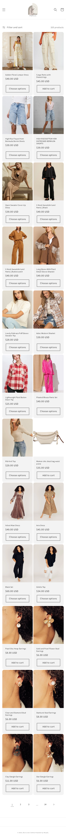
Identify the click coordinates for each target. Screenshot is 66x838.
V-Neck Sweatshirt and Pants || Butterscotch (15, 270)
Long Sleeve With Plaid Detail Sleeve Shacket (46, 270)
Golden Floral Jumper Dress (17, 75)
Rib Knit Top (10, 461)
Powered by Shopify (42, 832)
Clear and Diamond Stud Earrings (15, 714)
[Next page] (53, 804)
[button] (3, 9)
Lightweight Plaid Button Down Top (15, 398)
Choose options (17, 88)
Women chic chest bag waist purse (48, 462)
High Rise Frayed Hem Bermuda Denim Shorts (15, 140)
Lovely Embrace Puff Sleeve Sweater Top (17, 334)
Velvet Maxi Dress (12, 525)
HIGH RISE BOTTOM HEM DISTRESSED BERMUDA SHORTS (46, 141)
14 (45, 804)
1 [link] (12, 804)
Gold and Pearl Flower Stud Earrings (47, 649)
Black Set (9, 587)
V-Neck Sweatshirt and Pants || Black (46, 206)
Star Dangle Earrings (45, 776)
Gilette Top (41, 587)
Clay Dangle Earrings (14, 776)
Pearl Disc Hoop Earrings (15, 648)
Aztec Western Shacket (45, 333)
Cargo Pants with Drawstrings (43, 76)
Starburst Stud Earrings (46, 713)
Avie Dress (40, 525)
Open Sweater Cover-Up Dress (15, 206)
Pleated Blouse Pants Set (46, 397)
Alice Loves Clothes (29, 832)
